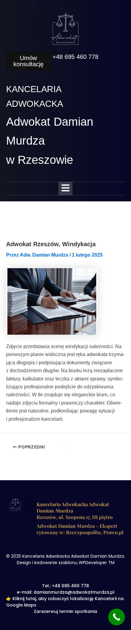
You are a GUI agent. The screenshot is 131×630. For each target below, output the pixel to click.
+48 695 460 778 (75, 56)
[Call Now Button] (116, 617)
